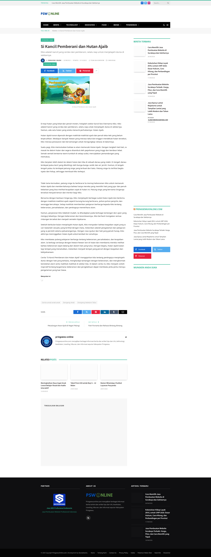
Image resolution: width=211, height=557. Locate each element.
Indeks (133, 553)
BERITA (56, 25)
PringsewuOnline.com (149, 209)
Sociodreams (83, 553)
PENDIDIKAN (131, 25)
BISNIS (116, 25)
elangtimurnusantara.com (158, 120)
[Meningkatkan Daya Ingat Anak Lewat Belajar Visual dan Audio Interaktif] (54, 372)
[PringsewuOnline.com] (50, 14)
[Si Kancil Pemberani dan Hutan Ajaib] (65, 103)
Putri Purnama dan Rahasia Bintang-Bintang (105, 325)
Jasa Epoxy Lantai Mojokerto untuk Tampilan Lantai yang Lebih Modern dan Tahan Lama (158, 108)
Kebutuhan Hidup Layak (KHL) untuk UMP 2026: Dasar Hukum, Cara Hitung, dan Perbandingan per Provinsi (159, 69)
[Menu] (167, 25)
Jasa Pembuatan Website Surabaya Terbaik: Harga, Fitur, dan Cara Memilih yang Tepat (158, 88)
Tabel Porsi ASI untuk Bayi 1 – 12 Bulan (83, 384)
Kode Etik (158, 553)
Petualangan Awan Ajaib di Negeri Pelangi (64, 325)
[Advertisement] (125, 13)
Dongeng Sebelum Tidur (87, 302)
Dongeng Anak (47, 40)
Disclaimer (166, 553)
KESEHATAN (90, 25)
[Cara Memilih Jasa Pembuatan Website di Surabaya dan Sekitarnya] (140, 51)
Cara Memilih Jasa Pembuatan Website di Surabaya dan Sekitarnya (76, 3)
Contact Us (112, 553)
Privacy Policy (123, 553)
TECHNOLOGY (72, 25)
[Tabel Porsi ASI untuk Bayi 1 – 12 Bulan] (84, 372)
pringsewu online (54, 60)
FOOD (104, 25)
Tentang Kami (102, 553)
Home (54, 31)
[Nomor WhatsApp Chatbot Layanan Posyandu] (113, 372)
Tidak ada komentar (97, 60)
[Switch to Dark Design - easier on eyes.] (164, 25)
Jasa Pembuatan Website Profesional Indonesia (59, 512)
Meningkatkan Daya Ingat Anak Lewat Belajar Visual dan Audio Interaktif (53, 385)
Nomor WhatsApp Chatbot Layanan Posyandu (111, 384)
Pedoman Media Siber (145, 553)
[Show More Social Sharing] (96, 71)
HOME (45, 25)
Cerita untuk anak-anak (51, 302)
